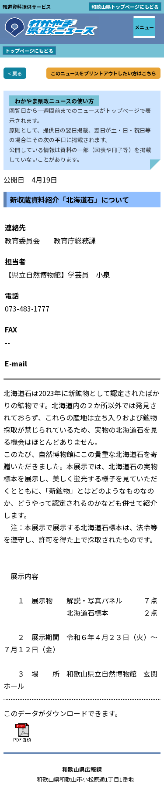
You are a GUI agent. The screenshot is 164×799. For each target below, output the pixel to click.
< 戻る (15, 73)
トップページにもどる (29, 50)
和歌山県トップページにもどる (125, 6)
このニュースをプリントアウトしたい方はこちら (103, 73)
